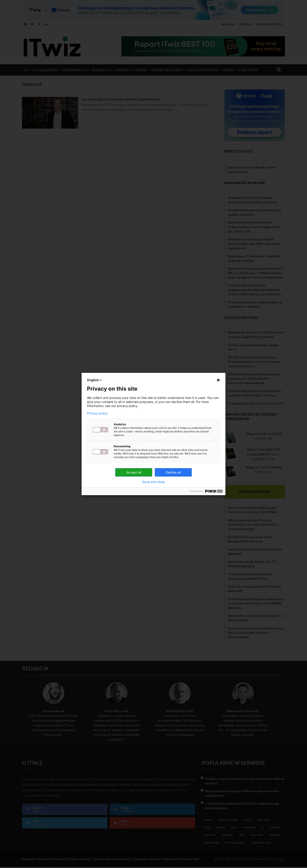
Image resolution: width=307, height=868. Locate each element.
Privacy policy (97, 413)
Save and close (153, 482)
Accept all (134, 472)
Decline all (173, 472)
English (93, 380)
